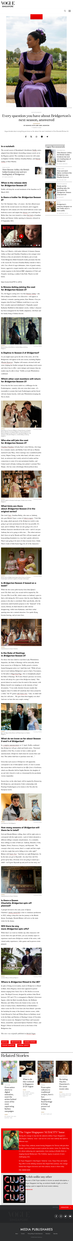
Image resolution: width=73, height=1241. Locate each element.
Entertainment (36, 112)
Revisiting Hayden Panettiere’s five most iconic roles (64, 1084)
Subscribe (29, 1189)
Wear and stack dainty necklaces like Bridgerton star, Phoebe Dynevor (64, 174)
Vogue (33, 1033)
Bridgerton (16, 1042)
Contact (23, 1233)
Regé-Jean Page (16, 674)
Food (43, 1085)
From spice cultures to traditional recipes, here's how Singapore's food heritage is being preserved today (47, 1098)
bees (9, 515)
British (29, 1033)
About (16, 1233)
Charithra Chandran (7, 447)
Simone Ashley (31, 293)
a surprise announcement (11, 745)
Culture (7, 1085)
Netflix (34, 150)
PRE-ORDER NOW (24, 1170)
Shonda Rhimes (30, 1042)
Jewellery (60, 168)
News (59, 202)
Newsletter (48, 1233)
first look (30, 215)
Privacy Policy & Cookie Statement (35, 1233)
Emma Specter (66, 1094)
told (22, 693)
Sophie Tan (8, 1118)
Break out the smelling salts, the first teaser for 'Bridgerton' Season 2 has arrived (64, 190)
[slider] (15, 245)
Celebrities (61, 150)
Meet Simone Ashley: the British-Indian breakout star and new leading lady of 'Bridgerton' (16, 172)
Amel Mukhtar (44, 125)
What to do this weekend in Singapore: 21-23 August (28, 1082)
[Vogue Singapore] (7, 4)
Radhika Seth (30, 125)
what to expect (28, 518)
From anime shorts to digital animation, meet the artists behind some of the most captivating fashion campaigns (10, 1099)
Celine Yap (62, 180)
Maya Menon (8, 177)
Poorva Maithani (26, 1092)
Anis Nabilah (27, 1095)
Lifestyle (26, 1077)
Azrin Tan (10, 1116)
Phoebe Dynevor (7, 362)
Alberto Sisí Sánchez (65, 1096)
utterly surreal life (14, 912)
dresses (25, 212)
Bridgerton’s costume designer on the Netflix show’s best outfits (64, 207)
